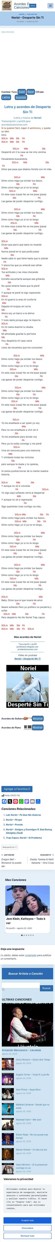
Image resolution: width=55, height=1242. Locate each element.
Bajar (31, 91)
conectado (31, 955)
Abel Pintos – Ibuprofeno (28, 1089)
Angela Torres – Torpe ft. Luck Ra (32, 1074)
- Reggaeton (31, 14)
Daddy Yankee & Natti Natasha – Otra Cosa (42, 859)
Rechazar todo (27, 1236)
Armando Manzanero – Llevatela (21, 1050)
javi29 (22, 21)
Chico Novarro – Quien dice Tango (33, 1059)
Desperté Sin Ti (10, 847)
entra (33, 6)
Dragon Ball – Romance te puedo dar (11, 861)
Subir (21, 91)
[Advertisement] (27, 61)
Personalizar (27, 1228)
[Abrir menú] (50, 5)
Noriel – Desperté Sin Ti (27, 658)
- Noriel (21, 14)
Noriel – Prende (14, 824)
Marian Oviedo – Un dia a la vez (31, 1149)
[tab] (22, 935)
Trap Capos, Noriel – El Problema (24, 837)
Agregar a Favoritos (17, 788)
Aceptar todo (27, 1220)
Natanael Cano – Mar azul (28, 1119)
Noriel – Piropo (14, 819)
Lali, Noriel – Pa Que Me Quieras (23, 814)
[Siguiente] (45, 909)
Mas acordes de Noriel (27, 637)
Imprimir (21, 97)
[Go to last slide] (9, 909)
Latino (6, 97)
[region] (27, 1208)
